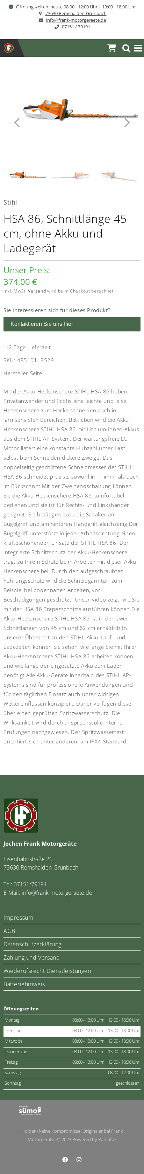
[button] (138, 48)
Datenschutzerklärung (32, 944)
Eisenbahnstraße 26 (27, 859)
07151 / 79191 (76, 26)
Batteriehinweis (24, 984)
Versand (37, 291)
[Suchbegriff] (126, 48)
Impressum (18, 917)
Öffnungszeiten (32, 7)
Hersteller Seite (22, 373)
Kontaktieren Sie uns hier (41, 324)
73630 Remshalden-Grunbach (76, 13)
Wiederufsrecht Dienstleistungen (47, 971)
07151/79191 (30, 884)
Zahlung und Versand (31, 957)
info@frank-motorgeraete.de (76, 20)
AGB (9, 931)
